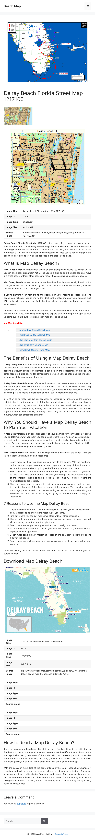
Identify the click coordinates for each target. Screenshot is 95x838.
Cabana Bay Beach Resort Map (34, 330)
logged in (21, 803)
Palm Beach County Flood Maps (34, 350)
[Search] (44, 821)
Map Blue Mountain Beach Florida (35, 340)
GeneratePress (61, 834)
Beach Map (12, 6)
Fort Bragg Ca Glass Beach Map (34, 335)
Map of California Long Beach (33, 345)
